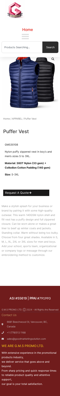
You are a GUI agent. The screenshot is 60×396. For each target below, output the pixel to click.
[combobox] (22, 47)
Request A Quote (17, 192)
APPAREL (17, 118)
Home (27, 29)
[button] (53, 59)
